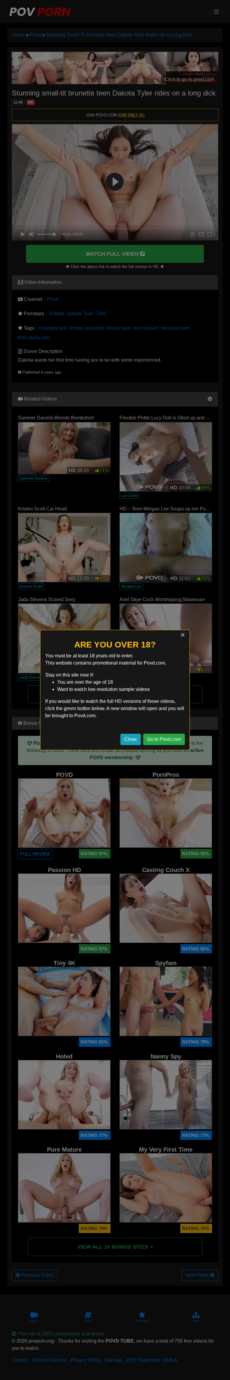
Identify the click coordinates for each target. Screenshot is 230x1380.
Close (130, 739)
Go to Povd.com (164, 739)
